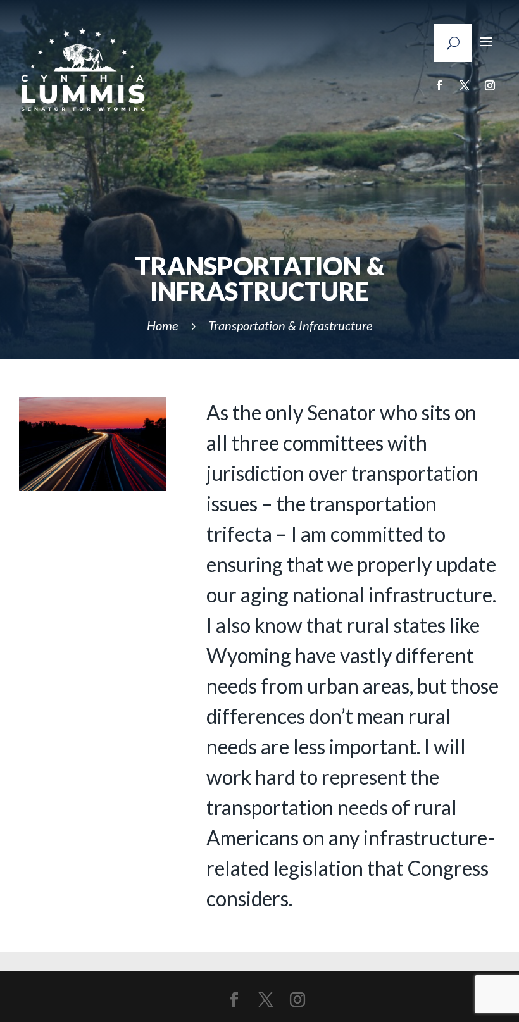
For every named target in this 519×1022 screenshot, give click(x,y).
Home (162, 325)
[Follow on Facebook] (439, 85)
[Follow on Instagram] (490, 85)
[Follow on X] (464, 85)
